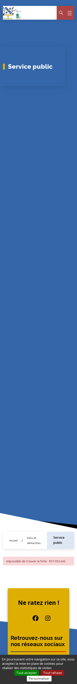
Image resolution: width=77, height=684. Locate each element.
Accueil (13, 540)
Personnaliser (39, 678)
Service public (59, 540)
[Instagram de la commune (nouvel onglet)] (44, 618)
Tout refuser (52, 673)
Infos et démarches (34, 540)
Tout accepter (26, 673)
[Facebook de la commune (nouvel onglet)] (32, 618)
